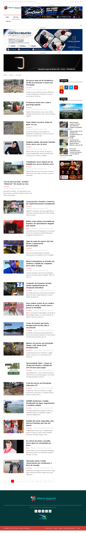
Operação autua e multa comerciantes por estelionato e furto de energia (39, 463)
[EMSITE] (43, 517)
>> (5, 484)
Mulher (7, 222)
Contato (8, 21)
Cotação (52, 17)
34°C (34, 1)
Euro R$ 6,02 (29, 1)
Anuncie (55, 528)
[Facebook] (73, 1)
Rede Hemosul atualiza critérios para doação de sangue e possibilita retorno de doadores (71, 126)
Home (7, 17)
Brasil (63, 104)
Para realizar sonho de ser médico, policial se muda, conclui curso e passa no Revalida (40, 305)
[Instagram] (78, 1)
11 (41, 481)
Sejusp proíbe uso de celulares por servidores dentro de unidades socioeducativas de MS (71, 135)
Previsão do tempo (64, 17)
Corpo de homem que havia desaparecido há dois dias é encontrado (37, 325)
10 (37, 481)
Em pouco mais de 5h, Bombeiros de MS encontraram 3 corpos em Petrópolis (39, 83)
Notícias (15, 17)
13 (49, 481)
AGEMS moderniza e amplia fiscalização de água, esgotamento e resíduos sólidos (40, 403)
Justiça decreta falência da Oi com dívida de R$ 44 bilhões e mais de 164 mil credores (71, 143)
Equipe (76, 17)
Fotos (25, 17)
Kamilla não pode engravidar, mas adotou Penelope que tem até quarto (40, 423)
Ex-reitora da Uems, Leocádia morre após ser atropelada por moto (38, 443)
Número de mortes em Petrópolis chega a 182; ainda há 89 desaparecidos (39, 345)
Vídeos (34, 17)
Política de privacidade (69, 528)
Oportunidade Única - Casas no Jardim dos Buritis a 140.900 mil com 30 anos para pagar (39, 365)
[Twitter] (75, 1)
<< (5, 481)
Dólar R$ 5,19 (21, 1)
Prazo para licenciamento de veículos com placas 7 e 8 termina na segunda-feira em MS (71, 152)
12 (45, 481)
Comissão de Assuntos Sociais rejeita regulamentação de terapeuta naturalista (38, 285)
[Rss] (70, 1)
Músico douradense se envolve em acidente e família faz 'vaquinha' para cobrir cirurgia (40, 263)
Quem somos (48, 528)
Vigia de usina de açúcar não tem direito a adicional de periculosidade (39, 243)
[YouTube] (80, 1)
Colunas (42, 17)
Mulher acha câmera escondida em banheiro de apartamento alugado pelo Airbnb (40, 223)
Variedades (8, 82)
